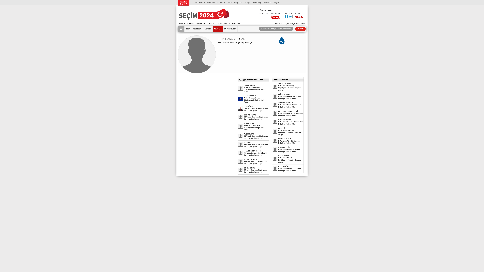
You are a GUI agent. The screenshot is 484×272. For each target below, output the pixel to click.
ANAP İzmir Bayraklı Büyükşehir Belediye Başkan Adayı (255, 88)
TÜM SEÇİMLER (230, 29)
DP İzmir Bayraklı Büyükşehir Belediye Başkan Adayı (255, 170)
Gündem (211, 2)
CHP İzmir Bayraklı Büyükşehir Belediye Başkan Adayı (256, 108)
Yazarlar (267, 2)
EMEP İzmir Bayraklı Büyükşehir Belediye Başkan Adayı (255, 126)
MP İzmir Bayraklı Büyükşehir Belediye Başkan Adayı (255, 153)
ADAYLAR (217, 29)
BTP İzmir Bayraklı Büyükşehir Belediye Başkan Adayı (256, 136)
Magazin (238, 2)
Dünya (247, 2)
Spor (230, 2)
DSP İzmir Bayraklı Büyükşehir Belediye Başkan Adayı (256, 117)
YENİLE (300, 29)
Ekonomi (221, 2)
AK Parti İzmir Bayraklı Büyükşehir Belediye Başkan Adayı (255, 99)
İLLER (188, 29)
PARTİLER (207, 29)
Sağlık (276, 2)
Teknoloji (257, 2)
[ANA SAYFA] (181, 29)
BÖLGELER (197, 29)
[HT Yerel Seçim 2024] (204, 14)
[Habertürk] (183, 3)
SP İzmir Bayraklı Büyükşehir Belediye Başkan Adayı (255, 161)
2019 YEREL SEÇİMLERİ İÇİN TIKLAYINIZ (290, 24)
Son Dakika (200, 2)
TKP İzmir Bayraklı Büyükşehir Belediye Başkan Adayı (256, 144)
